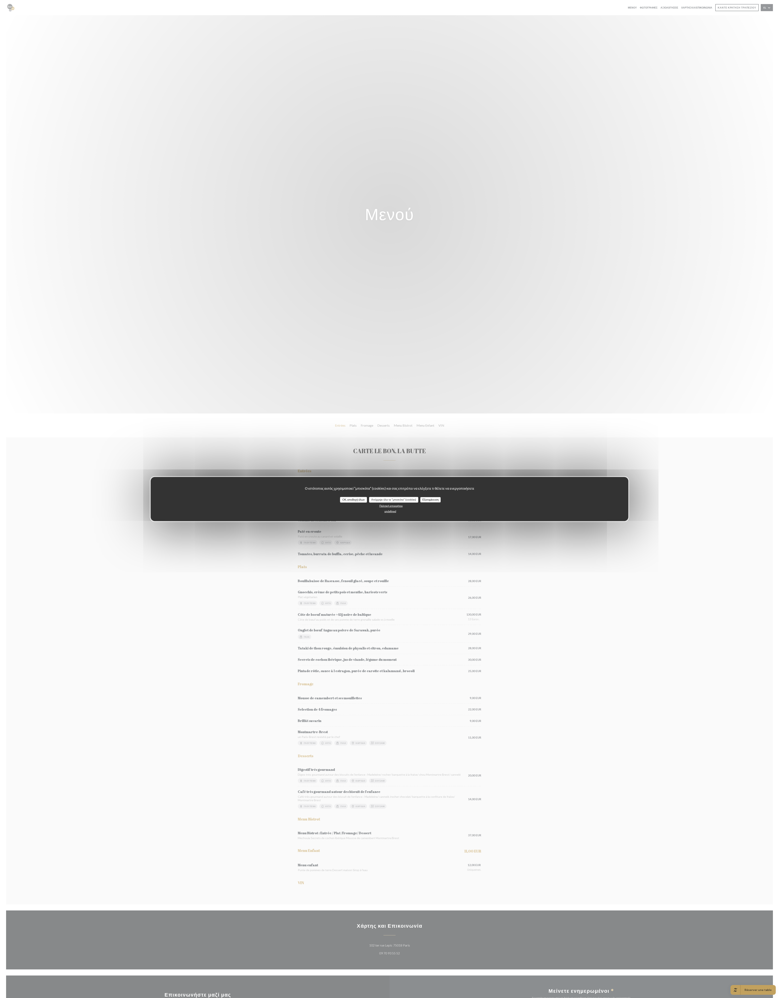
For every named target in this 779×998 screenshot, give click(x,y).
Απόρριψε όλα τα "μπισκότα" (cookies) (393, 499)
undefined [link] (390, 511)
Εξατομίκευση (430, 499)
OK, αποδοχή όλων (353, 499)
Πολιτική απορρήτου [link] (391, 505)
